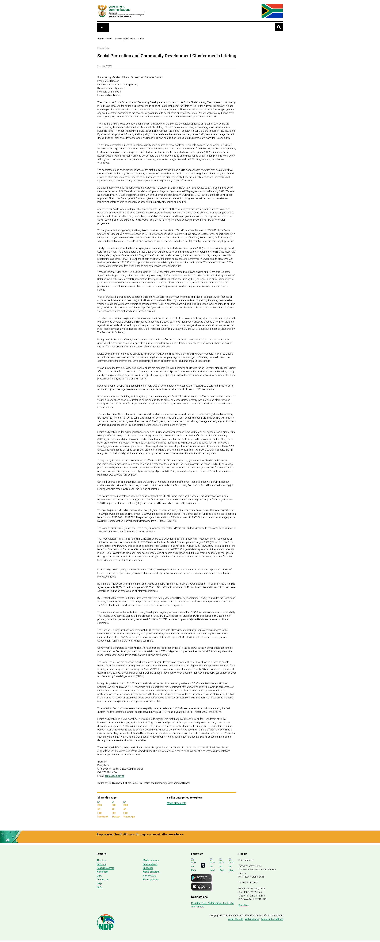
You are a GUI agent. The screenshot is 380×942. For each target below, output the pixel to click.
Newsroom (102, 871)
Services (101, 864)
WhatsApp (129, 816)
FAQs (99, 887)
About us (101, 860)
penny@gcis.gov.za (114, 776)
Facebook (102, 816)
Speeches (148, 868)
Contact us (102, 879)
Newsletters (149, 875)
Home (100, 38)
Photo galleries (151, 879)
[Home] (121, 11)
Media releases (114, 38)
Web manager (252, 919)
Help (99, 883)
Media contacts (151, 871)
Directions (243, 905)
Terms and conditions (272, 919)
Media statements (134, 38)
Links (99, 875)
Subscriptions (150, 864)
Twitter (116, 816)
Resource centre (105, 868)
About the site (235, 919)
